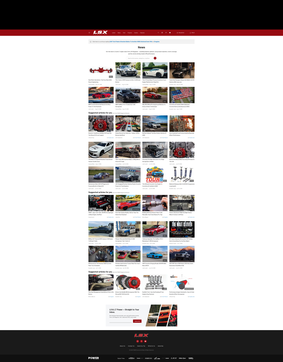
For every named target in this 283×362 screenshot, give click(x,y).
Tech (124, 32)
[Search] (155, 58)
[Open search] (158, 32)
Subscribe (137, 321)
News (119, 32)
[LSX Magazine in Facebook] (141, 341)
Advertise (160, 346)
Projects (130, 32)
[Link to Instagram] (162, 32)
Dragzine (156, 41)
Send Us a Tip (141, 346)
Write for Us (151, 346)
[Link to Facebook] (166, 32)
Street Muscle (137, 137)
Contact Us (131, 346)
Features (142, 32)
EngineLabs (111, 137)
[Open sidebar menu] (89, 33)
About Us (122, 346)
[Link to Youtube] (170, 32)
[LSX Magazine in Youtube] (145, 341)
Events (136, 32)
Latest (113, 32)
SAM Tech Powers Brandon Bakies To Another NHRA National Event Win (131, 41)
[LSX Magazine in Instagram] (137, 341)
